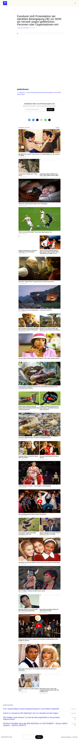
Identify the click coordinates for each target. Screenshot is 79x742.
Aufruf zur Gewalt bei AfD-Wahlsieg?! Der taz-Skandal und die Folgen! (30, 713)
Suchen (39, 737)
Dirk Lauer (20, 27)
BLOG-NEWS (26, 27)
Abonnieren (50, 109)
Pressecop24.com (6, 737)
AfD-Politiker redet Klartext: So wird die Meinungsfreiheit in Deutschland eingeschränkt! (31, 718)
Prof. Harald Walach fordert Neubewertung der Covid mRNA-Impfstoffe (31, 709)
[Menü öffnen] (75, 3)
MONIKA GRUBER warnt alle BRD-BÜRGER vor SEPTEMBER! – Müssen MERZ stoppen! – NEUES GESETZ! (35, 724)
